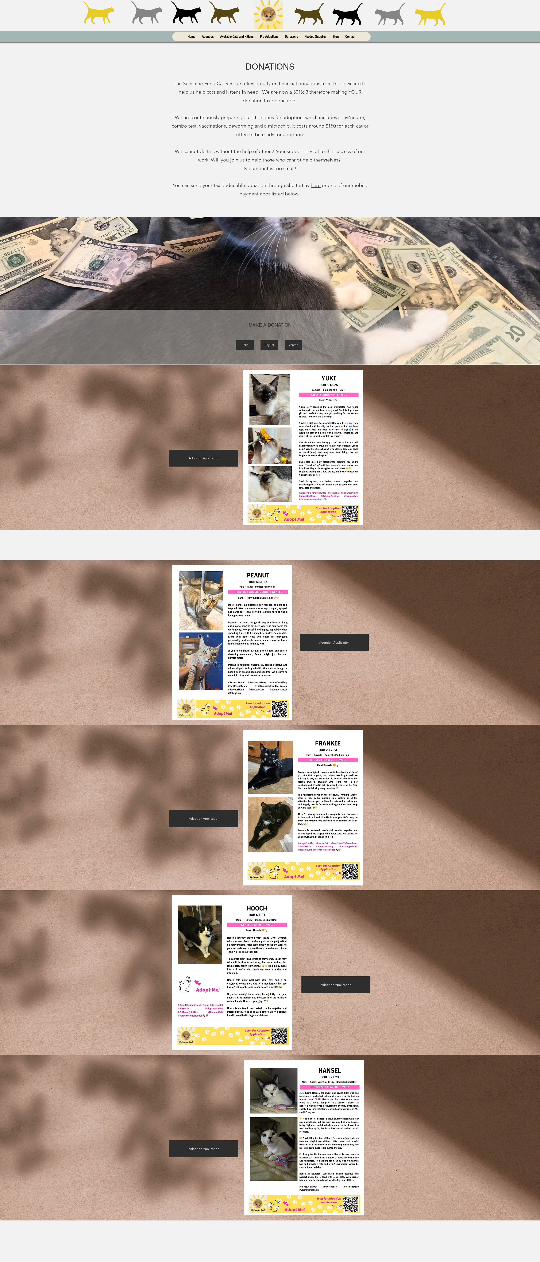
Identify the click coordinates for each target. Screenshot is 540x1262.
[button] (245, 345)
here (316, 185)
